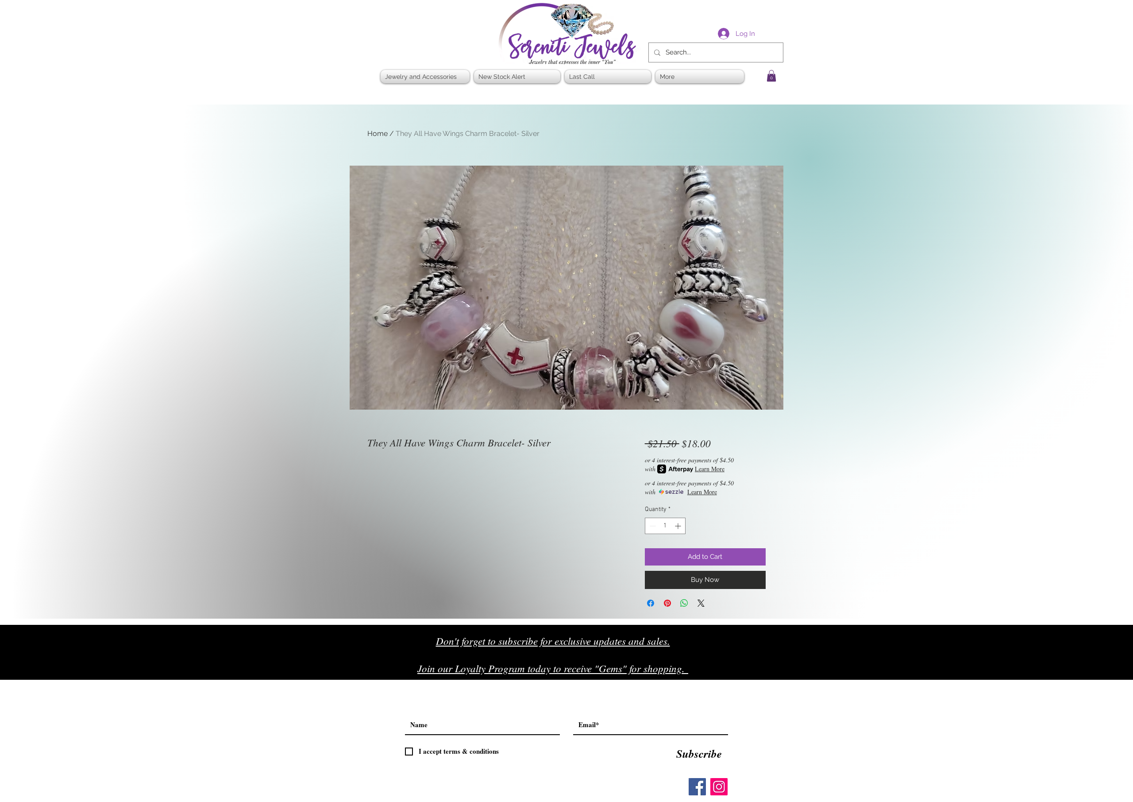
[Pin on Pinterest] (667, 603)
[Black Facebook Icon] (734, 672)
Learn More (710, 469)
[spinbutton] (665, 526)
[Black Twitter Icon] (753, 672)
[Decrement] (651, 526)
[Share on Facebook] (650, 603)
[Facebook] (697, 786)
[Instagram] (719, 786)
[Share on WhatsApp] (684, 603)
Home (377, 133)
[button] (771, 75)
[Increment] (678, 526)
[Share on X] (701, 603)
